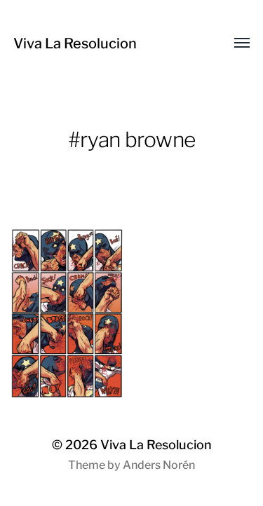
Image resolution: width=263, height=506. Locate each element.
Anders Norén (159, 465)
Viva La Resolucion (75, 43)
